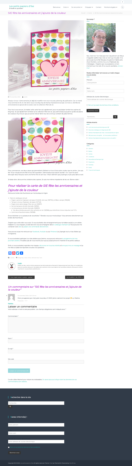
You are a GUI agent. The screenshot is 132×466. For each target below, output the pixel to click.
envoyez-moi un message (71, 245)
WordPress (72, 463)
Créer (65, 7)
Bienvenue (56, 7)
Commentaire (13, 316)
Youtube (43, 232)
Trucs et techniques (94, 170)
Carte (29, 257)
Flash (51, 463)
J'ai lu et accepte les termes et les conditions (103, 105)
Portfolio (91, 164)
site (20, 227)
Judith (25, 97)
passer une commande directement (36, 227)
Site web (11, 359)
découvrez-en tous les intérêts (49, 245)
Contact (98, 7)
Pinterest (54, 232)
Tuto (40, 257)
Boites (90, 151)
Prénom (89, 80)
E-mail (10, 349)
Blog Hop (20, 257)
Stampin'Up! (35, 257)
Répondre (21, 301)
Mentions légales (110, 7)
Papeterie (91, 162)
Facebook (36, 232)
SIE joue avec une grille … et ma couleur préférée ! (103, 135)
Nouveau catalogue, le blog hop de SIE (100, 130)
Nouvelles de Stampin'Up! (96, 159)
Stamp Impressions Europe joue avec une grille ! (102, 138)
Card (25, 257)
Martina (10, 303)
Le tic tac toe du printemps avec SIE (99, 127)
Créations (91, 156)
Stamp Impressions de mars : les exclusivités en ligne (104, 132)
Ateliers (91, 148)
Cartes (90, 13)
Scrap (90, 167)
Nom (10, 338)
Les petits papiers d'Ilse (21, 6)
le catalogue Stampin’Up (61, 225)
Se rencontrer (76, 7)
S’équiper (88, 7)
